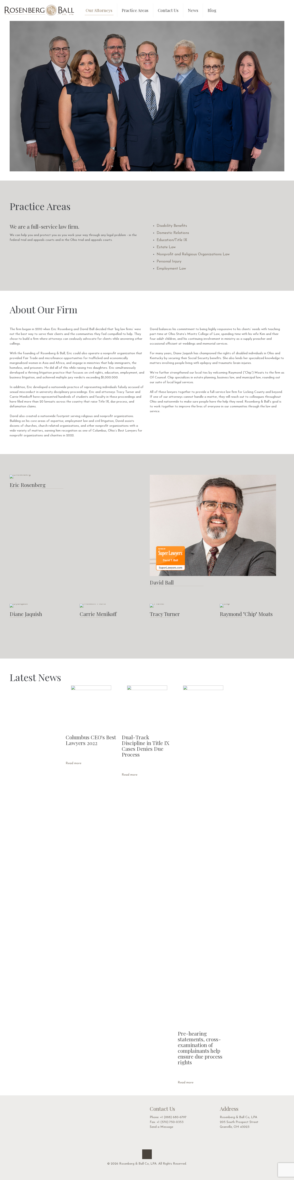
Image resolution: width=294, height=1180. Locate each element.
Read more (73, 763)
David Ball (162, 582)
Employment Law (171, 269)
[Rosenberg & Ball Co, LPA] (39, 10)
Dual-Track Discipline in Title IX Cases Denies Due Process (146, 746)
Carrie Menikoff (98, 613)
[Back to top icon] (147, 1154)
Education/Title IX (172, 240)
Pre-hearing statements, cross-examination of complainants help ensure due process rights (200, 1048)
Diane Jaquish (26, 613)
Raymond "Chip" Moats (246, 613)
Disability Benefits (172, 226)
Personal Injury (169, 261)
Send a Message (161, 1127)
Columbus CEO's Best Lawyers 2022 (91, 740)
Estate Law (166, 247)
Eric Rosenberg (27, 484)
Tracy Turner (165, 613)
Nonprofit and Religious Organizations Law (193, 254)
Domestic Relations (173, 233)
